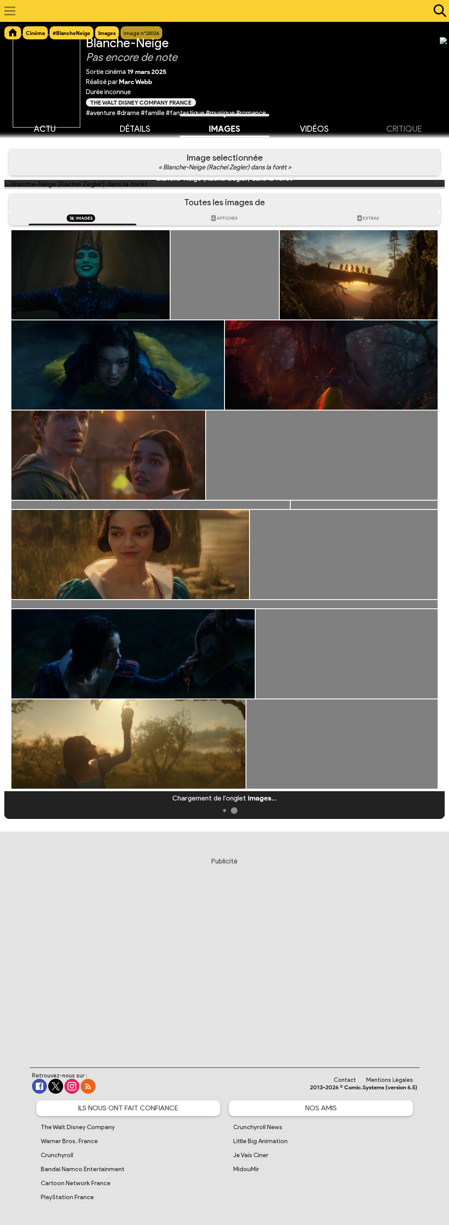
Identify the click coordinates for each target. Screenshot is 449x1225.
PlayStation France (67, 1197)
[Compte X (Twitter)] (55, 1086)
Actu (45, 129)
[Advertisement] (224, 954)
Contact (345, 1080)
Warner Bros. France (69, 1141)
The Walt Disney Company (78, 1127)
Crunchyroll (57, 1155)
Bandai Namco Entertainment (83, 1169)
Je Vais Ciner (250, 1155)
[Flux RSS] (88, 1086)
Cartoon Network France (75, 1183)
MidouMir (246, 1169)
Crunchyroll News (257, 1127)
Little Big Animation (260, 1141)
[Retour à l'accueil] (219, 11)
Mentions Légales (389, 1080)
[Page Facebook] (39, 1086)
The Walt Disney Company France (141, 102)
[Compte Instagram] (71, 1086)
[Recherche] (438, 11)
